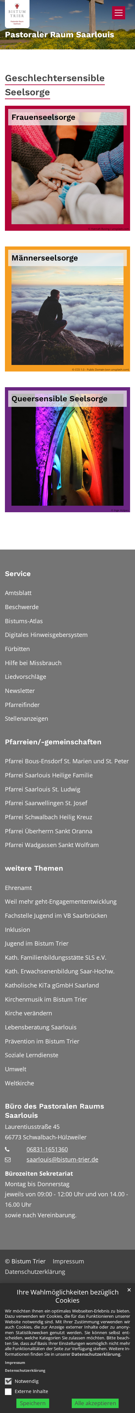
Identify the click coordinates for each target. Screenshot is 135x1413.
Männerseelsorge (44, 258)
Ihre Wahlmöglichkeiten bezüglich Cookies (68, 1296)
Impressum (15, 1362)
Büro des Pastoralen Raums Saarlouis (54, 1110)
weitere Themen (34, 868)
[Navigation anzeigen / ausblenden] (118, 12)
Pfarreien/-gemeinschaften (53, 742)
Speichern (33, 1403)
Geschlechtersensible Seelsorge (55, 85)
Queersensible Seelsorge (59, 398)
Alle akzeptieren (95, 1403)
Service (18, 574)
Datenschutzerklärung (95, 1354)
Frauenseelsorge (43, 117)
